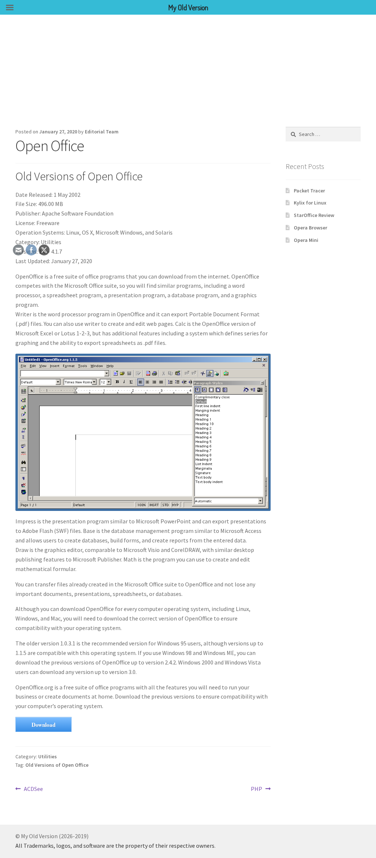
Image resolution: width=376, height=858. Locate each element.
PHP (257, 789)
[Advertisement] (188, 69)
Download (43, 725)
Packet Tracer (309, 190)
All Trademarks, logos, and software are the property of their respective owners (114, 845)
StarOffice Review (314, 215)
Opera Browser (310, 227)
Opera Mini (306, 240)
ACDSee (33, 789)
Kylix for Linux (310, 202)
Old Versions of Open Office (56, 765)
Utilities (47, 756)
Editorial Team (102, 131)
